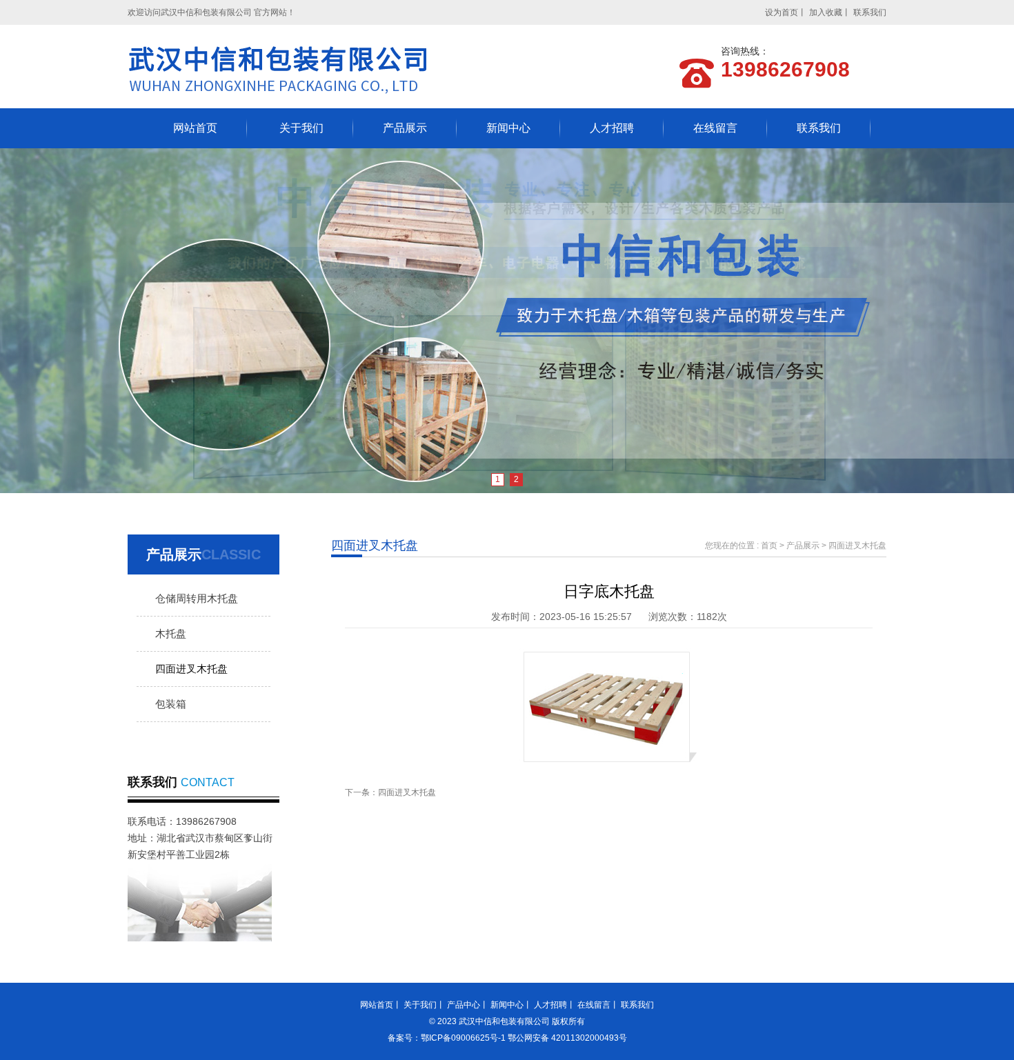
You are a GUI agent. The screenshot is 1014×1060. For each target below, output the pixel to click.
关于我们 (301, 128)
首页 (769, 545)
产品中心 (463, 1005)
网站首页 (195, 128)
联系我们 (869, 12)
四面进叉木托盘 (191, 668)
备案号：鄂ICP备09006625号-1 (448, 1038)
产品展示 (405, 128)
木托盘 (170, 633)
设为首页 (781, 12)
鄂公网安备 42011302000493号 (567, 1038)
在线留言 (715, 128)
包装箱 (170, 704)
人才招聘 (612, 128)
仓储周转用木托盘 (196, 598)
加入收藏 (825, 12)
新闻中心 (508, 128)
